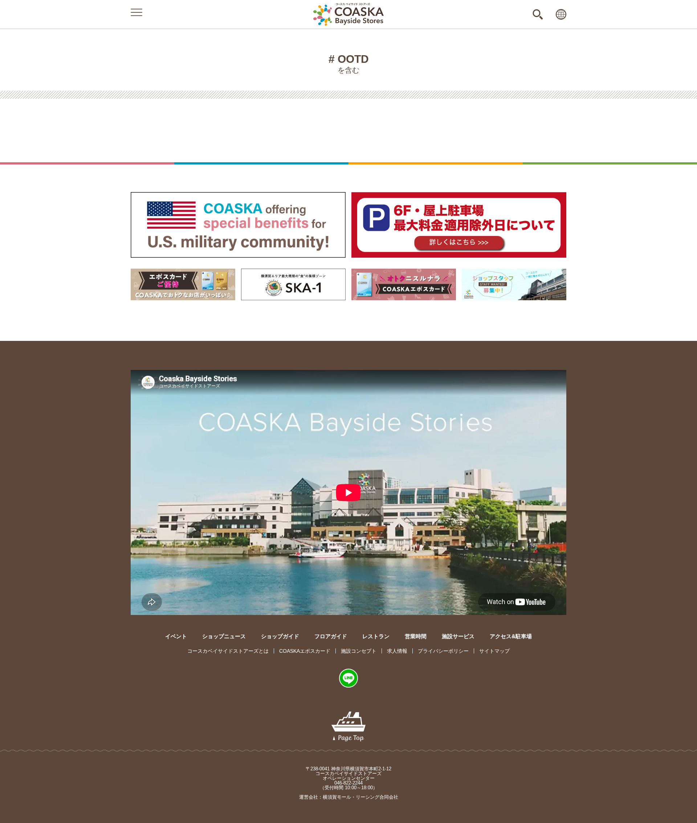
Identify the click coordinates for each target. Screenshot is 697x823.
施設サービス (458, 636)
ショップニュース (224, 636)
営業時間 (416, 636)
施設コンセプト (358, 651)
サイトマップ (494, 651)
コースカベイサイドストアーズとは (228, 651)
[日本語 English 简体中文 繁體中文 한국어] (561, 14)
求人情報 (397, 651)
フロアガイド (330, 636)
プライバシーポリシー (443, 651)
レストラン (376, 636)
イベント (176, 636)
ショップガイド (280, 636)
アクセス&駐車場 (511, 636)
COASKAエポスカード (304, 651)
